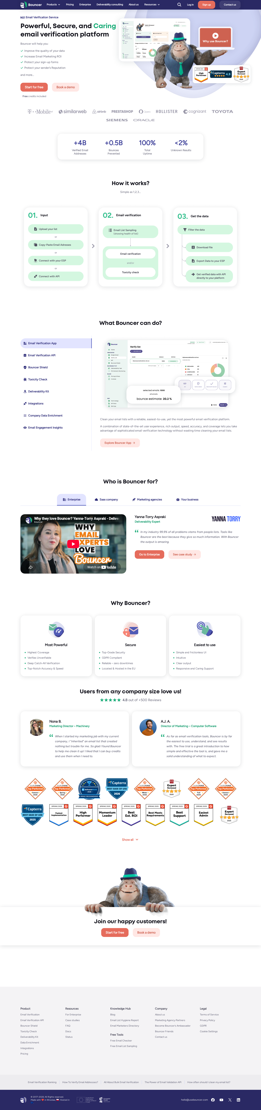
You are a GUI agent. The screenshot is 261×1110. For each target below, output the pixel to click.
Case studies (72, 1020)
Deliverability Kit (29, 1036)
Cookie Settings (209, 1031)
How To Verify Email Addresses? (80, 1082)
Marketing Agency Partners (170, 1020)
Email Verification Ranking (42, 1082)
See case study (182, 554)
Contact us (230, 4)
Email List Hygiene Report (124, 1020)
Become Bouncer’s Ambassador (173, 1025)
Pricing (70, 4)
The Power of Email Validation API (163, 1082)
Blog (112, 1014)
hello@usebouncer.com (194, 1099)
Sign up (206, 4)
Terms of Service (209, 1014)
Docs (68, 1031)
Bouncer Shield (28, 1025)
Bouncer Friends (164, 1031)
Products (52, 4)
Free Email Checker (121, 1040)
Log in (190, 5)
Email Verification (30, 1014)
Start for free (34, 87)
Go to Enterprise (149, 554)
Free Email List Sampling (123, 1046)
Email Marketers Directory (124, 1025)
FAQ (67, 1025)
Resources (150, 4)
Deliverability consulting (110, 4)
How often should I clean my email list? (208, 1082)
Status (69, 1036)
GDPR (203, 1025)
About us (134, 4)
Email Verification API (32, 1020)
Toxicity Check (28, 1031)
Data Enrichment (29, 1042)
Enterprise (85, 4)
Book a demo (65, 87)
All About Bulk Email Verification (121, 1082)
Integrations (27, 1048)
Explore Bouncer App (118, 442)
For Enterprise (73, 1014)
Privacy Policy (207, 1020)
